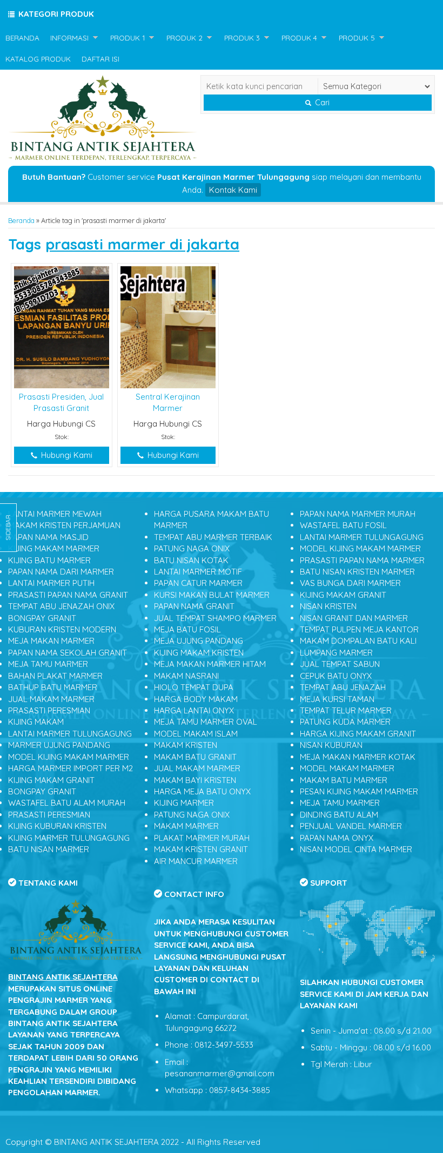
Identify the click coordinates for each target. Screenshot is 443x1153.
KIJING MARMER (184, 803)
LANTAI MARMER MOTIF (198, 572)
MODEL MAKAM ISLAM (196, 734)
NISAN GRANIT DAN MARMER (354, 618)
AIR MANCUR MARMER (196, 861)
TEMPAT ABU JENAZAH (343, 687)
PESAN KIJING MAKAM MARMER (359, 791)
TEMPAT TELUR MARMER (346, 710)
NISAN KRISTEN (328, 606)
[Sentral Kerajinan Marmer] (168, 326)
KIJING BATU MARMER (49, 560)
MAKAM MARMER (186, 826)
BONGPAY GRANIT (42, 618)
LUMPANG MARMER (336, 653)
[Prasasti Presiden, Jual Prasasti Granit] (61, 326)
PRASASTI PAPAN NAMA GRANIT (68, 595)
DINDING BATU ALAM (339, 815)
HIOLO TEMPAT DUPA (193, 687)
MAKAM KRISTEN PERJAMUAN (64, 525)
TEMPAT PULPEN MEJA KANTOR (359, 629)
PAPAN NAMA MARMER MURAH (357, 514)
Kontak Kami (233, 190)
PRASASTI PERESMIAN (49, 710)
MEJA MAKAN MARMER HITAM (210, 664)
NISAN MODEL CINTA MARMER (356, 849)
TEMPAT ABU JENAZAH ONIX (61, 606)
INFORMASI (69, 37)
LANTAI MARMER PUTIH (51, 583)
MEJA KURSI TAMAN (337, 699)
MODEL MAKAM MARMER (347, 768)
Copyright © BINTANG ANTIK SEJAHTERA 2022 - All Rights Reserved (132, 1142)
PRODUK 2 (184, 37)
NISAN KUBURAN (331, 745)
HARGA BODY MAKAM (196, 699)
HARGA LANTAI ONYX (194, 710)
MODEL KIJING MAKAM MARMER (68, 757)
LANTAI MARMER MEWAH (55, 514)
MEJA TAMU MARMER (48, 664)
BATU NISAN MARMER (48, 849)
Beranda (21, 220)
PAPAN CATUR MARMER (198, 583)
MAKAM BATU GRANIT (195, 757)
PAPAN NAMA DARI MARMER (61, 572)
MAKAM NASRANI (186, 676)
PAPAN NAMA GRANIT (194, 606)
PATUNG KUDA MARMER (345, 722)
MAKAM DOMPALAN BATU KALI (358, 641)
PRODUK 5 (357, 37)
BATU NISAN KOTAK (191, 560)
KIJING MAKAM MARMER (53, 548)
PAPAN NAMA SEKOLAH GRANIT (67, 653)
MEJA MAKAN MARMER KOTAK (357, 757)
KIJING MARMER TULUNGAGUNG (69, 838)
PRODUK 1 (127, 37)
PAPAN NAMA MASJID (48, 537)
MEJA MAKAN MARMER (51, 641)
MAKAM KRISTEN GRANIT (201, 849)
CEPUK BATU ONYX (336, 676)
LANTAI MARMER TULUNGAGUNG (70, 734)
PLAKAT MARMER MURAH (202, 838)
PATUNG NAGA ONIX (192, 548)
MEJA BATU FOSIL (187, 629)
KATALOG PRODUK (38, 58)
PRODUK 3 (242, 37)
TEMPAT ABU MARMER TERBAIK (213, 537)
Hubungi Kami (65, 455)
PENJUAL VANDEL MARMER (351, 826)
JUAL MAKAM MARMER (51, 699)
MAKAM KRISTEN (185, 745)
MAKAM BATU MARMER (343, 780)
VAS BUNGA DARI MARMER (350, 583)
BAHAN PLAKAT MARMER (55, 676)
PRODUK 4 (299, 37)
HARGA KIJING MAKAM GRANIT (358, 734)
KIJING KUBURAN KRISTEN (57, 826)
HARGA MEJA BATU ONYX (202, 791)
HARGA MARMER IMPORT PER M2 (70, 768)
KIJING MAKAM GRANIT (51, 780)
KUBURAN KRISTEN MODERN (62, 629)
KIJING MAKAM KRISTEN (199, 653)
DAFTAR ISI (100, 58)
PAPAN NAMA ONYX (336, 838)
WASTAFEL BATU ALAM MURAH (66, 803)
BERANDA (22, 37)
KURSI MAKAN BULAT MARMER (212, 595)
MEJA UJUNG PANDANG (198, 641)
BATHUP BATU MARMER (52, 687)
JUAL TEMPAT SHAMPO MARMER (215, 618)
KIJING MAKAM (36, 722)
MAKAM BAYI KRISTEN (195, 780)
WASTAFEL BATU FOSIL (343, 525)
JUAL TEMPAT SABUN (340, 664)
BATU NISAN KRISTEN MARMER (357, 572)
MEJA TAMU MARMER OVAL (205, 722)
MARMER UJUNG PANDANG (59, 745)
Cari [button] (321, 102)
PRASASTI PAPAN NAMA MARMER (362, 560)
